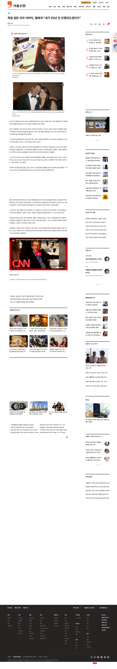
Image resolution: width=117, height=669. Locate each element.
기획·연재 (81, 7)
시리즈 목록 (78, 618)
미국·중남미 (42, 631)
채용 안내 (25, 608)
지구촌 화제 (42, 636)
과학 (19, 628)
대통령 (9, 618)
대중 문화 (67, 628)
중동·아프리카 (43, 626)
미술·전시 (67, 623)
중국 (41, 620)
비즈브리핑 (31, 638)
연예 (104, 7)
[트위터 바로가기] (95, 657)
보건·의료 (20, 631)
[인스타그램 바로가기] (98, 657)
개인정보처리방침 (17, 657)
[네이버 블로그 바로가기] (108, 657)
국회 (8, 620)
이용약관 (9, 657)
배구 (88, 628)
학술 (66, 620)
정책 (30, 636)
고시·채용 (56, 626)
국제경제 (42, 618)
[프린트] (99, 24)
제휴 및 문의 (17, 608)
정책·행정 (56, 618)
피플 (94, 7)
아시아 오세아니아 (44, 628)
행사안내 (10, 608)
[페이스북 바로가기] (91, 657)
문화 (75, 7)
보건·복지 (20, 633)
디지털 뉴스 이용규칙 (42, 657)
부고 (77, 648)
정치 (50, 7)
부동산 (30, 620)
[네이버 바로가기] (105, 657)
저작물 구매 (104, 622)
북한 (8, 623)
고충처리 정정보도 (105, 627)
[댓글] (107, 24)
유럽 (41, 633)
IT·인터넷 (31, 633)
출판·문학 (67, 626)
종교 (66, 631)
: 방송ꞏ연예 (91, 344)
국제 (63, 7)
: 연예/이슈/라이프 (93, 436)
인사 (77, 643)
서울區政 (56, 623)
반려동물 (67, 638)
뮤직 (88, 644)
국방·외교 (10, 626)
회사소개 (103, 615)
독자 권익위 (104, 620)
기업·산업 (31, 618)
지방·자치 (56, 620)
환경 (19, 623)
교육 (19, 626)
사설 (77, 626)
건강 (66, 636)
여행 (66, 633)
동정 (77, 645)
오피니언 (88, 7)
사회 (54, 7)
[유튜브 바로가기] (101, 657)
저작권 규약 (104, 625)
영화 (66, 641)
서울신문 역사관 (105, 617)
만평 (77, 634)
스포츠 (99, 7)
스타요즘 (88, 647)
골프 (88, 623)
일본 (41, 623)
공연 (66, 643)
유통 (30, 628)
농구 (88, 626)
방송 (88, 637)
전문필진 (77, 632)
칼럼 (77, 629)
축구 (88, 620)
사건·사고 (20, 618)
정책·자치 (69, 7)
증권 (30, 631)
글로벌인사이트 (43, 638)
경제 (59, 7)
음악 (66, 618)
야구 (88, 618)
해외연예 (88, 642)
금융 (30, 623)
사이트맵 (103, 630)
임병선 (9, 23)
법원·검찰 (20, 620)
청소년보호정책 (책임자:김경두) (29, 657)
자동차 (30, 626)
